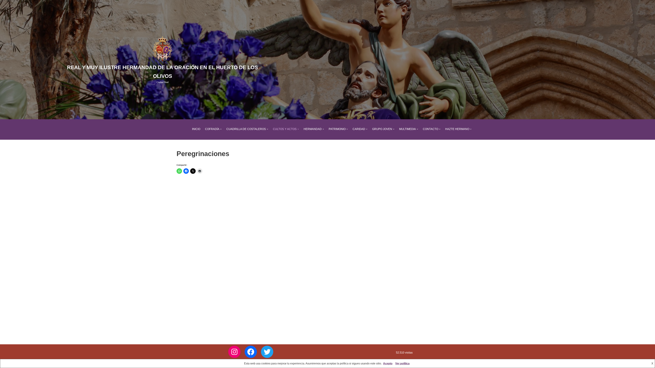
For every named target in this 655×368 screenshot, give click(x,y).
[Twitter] (267, 352)
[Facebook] (251, 352)
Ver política (402, 363)
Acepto (387, 363)
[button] (221, 129)
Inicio (196, 129)
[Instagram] (234, 352)
